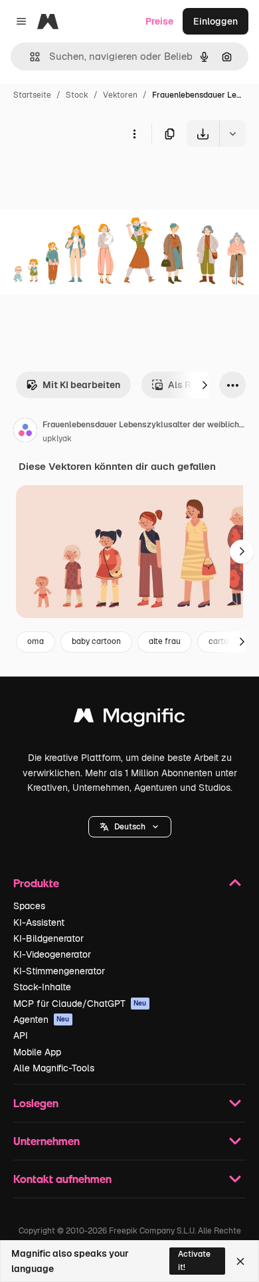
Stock (77, 95)
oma (35, 641)
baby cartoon (96, 641)
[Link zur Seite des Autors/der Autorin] (25, 432)
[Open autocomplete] (29, 57)
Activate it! (194, 1260)
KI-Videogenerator (52, 954)
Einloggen (215, 21)
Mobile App (37, 1052)
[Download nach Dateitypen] (232, 133)
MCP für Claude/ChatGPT (80, 1004)
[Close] (240, 1261)
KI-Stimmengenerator (59, 971)
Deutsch (129, 826)
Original (85, 177)
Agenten (41, 1019)
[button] (129, 826)
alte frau (165, 641)
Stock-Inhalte (42, 987)
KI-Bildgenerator (48, 938)
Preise (159, 21)
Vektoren (120, 95)
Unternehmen (46, 1141)
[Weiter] (204, 385)
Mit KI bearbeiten (81, 385)
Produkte (36, 883)
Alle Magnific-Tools (53, 1068)
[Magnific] (129, 718)
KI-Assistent (38, 922)
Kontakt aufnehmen (62, 1179)
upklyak (57, 438)
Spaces (29, 906)
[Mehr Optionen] (134, 133)
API (20, 1035)
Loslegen (35, 1103)
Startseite (32, 95)
